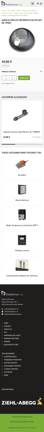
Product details (9, 72)
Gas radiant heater (14, 10)
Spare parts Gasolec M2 (23, 13)
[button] (32, 3)
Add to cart (24, 78)
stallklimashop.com (25, 417)
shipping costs (9, 83)
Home (4, 10)
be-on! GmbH (31, 428)
